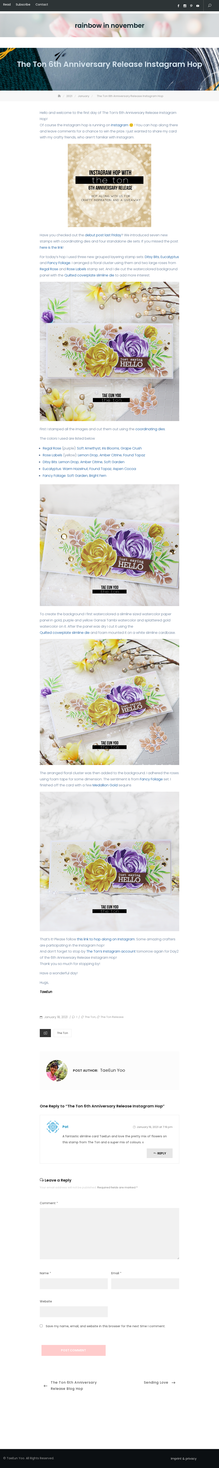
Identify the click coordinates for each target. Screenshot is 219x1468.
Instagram (119, 125)
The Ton (90, 1017)
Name (45, 1273)
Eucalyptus (170, 256)
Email (116, 1273)
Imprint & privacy (184, 1458)
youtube (197, 6)
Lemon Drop (88, 455)
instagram (184, 6)
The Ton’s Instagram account (111, 951)
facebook (178, 6)
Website (46, 1301)
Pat (65, 1126)
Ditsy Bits (152, 256)
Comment (49, 1203)
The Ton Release (112, 1017)
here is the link (51, 247)
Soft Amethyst (89, 448)
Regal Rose (49, 269)
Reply (161, 1153)
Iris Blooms (110, 448)
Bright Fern (97, 475)
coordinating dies (150, 429)
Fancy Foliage (58, 262)
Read (7, 4)
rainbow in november (109, 25)
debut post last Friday (103, 235)
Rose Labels (76, 269)
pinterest (191, 6)
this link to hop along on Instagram (105, 939)
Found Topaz (134, 455)
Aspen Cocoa (124, 468)
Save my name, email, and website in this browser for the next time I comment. (105, 1326)
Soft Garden (114, 461)
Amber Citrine (110, 455)
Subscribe (23, 4)
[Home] (60, 96)
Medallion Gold (105, 785)
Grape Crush (131, 448)
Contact (42, 4)
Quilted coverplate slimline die (89, 275)
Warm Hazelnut (75, 468)
